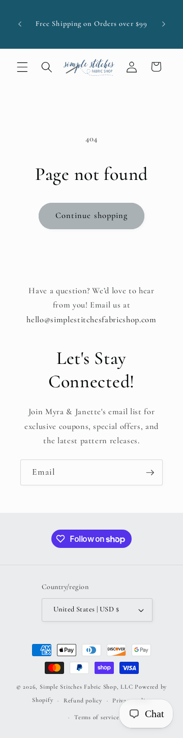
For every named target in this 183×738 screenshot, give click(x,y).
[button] (22, 66)
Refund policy (83, 700)
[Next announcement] (163, 24)
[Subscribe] (150, 472)
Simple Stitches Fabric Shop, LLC (86, 686)
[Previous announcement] (20, 24)
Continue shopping (91, 215)
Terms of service (96, 717)
